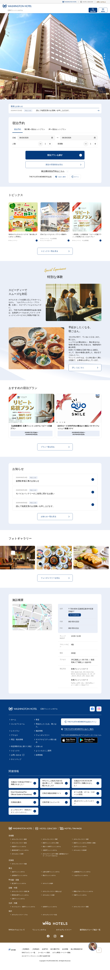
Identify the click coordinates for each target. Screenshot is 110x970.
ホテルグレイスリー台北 (50, 914)
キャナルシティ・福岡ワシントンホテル (23, 906)
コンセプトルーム (18, 724)
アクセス (14, 735)
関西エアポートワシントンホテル (83, 891)
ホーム (13, 720)
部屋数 (60, 144)
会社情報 (65, 949)
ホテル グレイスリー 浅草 (81, 839)
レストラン (15, 731)
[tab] (104, 54)
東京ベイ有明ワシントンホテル (52, 846)
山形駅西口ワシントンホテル (82, 872)
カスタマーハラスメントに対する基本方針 (36, 956)
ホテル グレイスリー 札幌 (19, 864)
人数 (14, 144)
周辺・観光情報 (17, 739)
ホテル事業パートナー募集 (61, 952)
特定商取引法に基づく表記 (21, 746)
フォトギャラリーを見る (50, 578)
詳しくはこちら (78, 367)
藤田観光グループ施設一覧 (90, 930)
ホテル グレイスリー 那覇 (81, 906)
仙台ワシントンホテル (18, 872)
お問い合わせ (16, 755)
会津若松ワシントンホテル (19, 875)
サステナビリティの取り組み (46, 741)
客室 (37, 720)
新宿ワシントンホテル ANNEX (85, 843)
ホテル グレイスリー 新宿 (19, 843)
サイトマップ (16, 759)
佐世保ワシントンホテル (50, 906)
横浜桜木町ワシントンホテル (20, 850)
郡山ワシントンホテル (49, 875)
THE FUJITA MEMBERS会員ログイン (82, 722)
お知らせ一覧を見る (48, 516)
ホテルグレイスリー (64, 930)
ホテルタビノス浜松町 (80, 850)
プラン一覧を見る (48, 447)
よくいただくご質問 (43, 751)
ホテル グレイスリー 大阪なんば (52, 891)
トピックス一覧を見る (49, 251)
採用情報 (39, 755)
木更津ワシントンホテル (50, 850)
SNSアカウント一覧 (28, 952)
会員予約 (45, 949)
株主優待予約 (55, 949)
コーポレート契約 (44, 952)
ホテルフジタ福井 (48, 883)
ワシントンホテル (39, 930)
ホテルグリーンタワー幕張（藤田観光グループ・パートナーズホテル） (56, 855)
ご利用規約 (35, 949)
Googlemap (75, 615)
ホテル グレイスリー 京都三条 (20, 891)
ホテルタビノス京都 (48, 895)
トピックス (15, 751)
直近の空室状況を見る (54, 164)
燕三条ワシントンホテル (19, 883)
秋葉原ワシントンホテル (19, 846)
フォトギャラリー (43, 735)
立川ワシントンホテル (80, 846)
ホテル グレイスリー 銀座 (19, 839)
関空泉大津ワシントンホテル (20, 895)
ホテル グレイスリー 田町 (50, 839)
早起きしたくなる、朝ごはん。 (46, 725)
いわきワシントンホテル (81, 875)
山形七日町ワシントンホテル (51, 872)
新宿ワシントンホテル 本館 (51, 843)
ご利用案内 (25, 949)
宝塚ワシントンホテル (80, 895)
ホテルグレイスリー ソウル (20, 914)
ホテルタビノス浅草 (17, 854)
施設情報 (39, 731)
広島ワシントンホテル (18, 898)
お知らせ (39, 746)
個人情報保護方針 (77, 949)
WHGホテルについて (17, 930)
